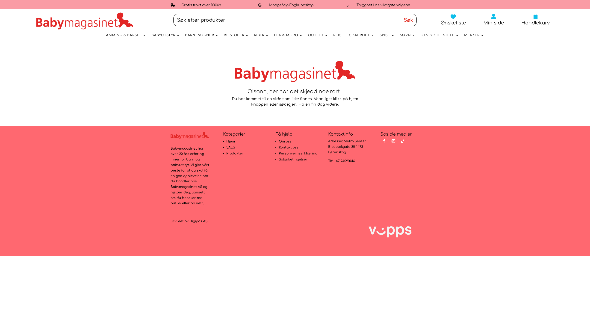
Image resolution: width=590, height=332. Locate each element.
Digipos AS (198, 221)
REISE (338, 35)
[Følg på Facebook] (384, 141)
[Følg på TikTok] (402, 141)
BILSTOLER (234, 35)
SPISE (385, 35)
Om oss (285, 141)
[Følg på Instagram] (393, 141)
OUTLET (316, 35)
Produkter (234, 153)
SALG (230, 147)
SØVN (405, 35)
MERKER (472, 35)
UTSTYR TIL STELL (437, 35)
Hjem (230, 141)
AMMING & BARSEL (124, 35)
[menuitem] (453, 19)
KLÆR (259, 35)
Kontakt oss (288, 147)
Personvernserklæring (298, 153)
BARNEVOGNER (199, 35)
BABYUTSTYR (163, 35)
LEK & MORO (286, 35)
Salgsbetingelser (293, 159)
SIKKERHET (359, 35)
